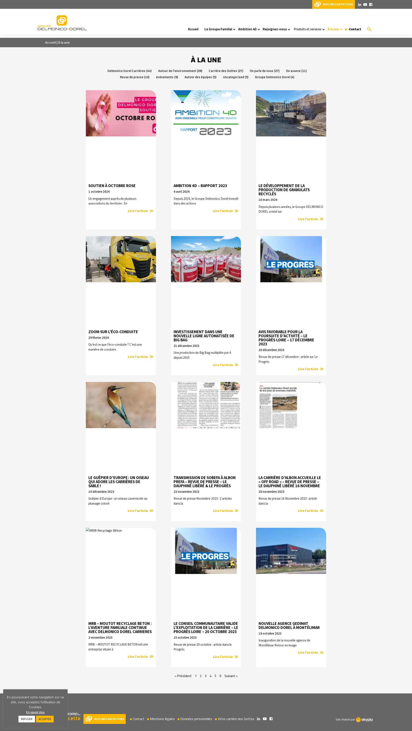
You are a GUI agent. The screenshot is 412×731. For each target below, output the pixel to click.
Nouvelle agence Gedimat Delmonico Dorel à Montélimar (289, 625)
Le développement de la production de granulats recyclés (284, 190)
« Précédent (183, 676)
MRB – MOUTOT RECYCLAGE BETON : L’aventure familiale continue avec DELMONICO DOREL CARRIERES (120, 627)
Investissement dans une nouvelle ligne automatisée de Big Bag (204, 336)
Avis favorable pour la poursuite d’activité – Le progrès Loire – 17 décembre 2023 (286, 338)
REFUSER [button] (26, 719)
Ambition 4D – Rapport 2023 (200, 186)
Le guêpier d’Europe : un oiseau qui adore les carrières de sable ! (118, 482)
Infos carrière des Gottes (236, 719)
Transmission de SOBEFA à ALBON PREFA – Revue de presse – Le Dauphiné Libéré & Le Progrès (205, 482)
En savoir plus (35, 712)
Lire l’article (138, 211)
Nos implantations (109, 719)
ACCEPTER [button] (45, 719)
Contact (138, 719)
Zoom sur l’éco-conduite (113, 332)
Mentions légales (162, 719)
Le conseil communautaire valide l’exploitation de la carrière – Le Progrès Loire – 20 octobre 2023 (206, 627)
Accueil (50, 42)
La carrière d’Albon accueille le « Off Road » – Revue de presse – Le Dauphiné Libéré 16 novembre (290, 482)
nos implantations (338, 4)
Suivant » (231, 676)
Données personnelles (196, 719)
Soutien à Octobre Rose (112, 186)
